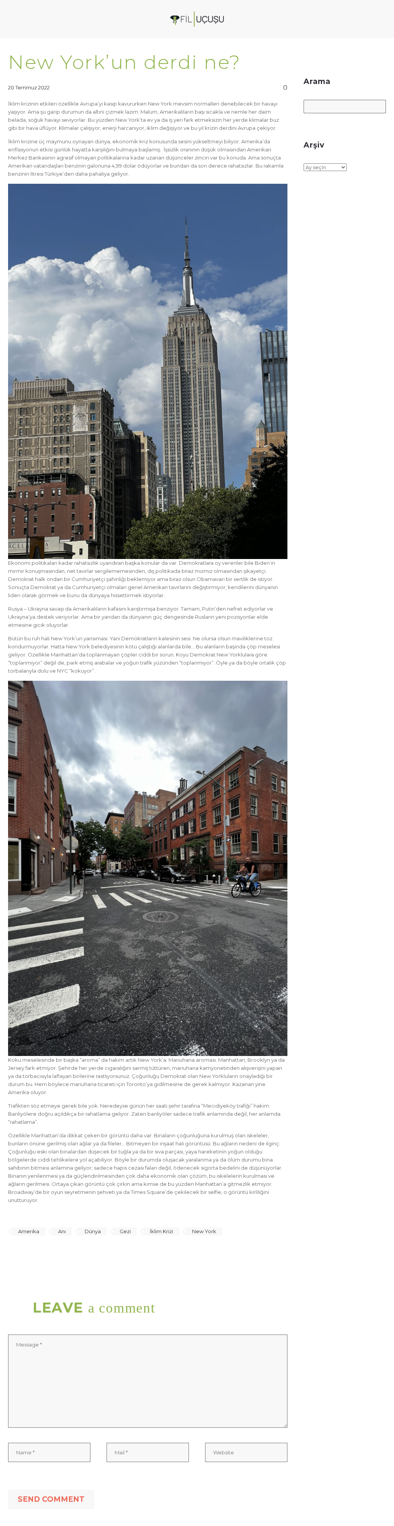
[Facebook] (13, 1254)
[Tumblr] (46, 1254)
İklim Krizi (161, 1231)
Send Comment (51, 1499)
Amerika (28, 1231)
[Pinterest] (35, 1254)
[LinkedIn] (58, 1254)
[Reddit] (69, 1254)
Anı (62, 1231)
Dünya (93, 1231)
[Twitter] (24, 1254)
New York (204, 1231)
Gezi (125, 1231)
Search (377, 107)
